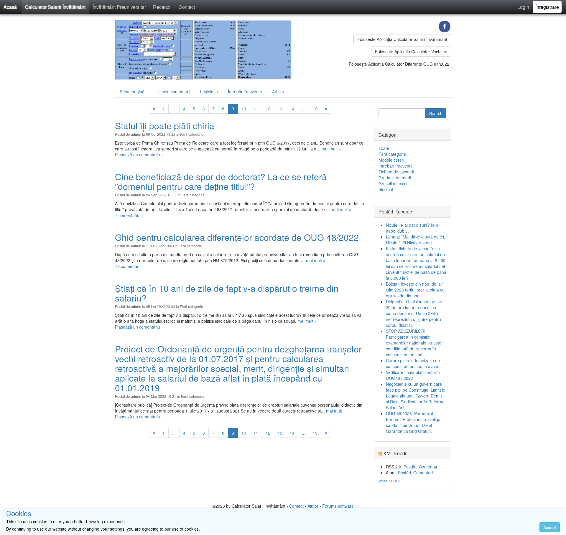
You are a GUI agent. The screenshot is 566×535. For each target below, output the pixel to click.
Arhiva (278, 92)
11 (256, 109)
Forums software (338, 506)
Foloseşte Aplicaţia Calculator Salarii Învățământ (402, 39)
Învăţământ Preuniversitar (119, 7)
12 (268, 109)
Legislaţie (209, 92)
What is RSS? (389, 480)
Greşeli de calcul (394, 183)
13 (280, 109)
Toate (384, 148)
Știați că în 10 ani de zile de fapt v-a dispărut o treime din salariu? (227, 293)
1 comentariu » (129, 215)
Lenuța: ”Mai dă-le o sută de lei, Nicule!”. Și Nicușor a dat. (415, 240)
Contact (187, 7)
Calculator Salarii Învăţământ (55, 7)
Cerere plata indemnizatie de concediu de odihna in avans (413, 363)
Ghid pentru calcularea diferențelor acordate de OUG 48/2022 (237, 237)
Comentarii (429, 467)
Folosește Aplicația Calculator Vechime (411, 51)
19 (315, 109)
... (174, 109)
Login (523, 7)
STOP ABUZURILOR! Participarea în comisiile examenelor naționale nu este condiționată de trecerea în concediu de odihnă (413, 342)
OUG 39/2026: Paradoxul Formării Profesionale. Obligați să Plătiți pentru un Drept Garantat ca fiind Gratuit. (414, 422)
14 (292, 109)
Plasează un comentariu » (139, 155)
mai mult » (331, 149)
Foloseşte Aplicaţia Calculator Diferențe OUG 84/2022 (399, 64)
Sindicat (386, 189)
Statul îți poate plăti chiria (164, 125)
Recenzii (162, 7)
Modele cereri (391, 160)
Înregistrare (547, 7)
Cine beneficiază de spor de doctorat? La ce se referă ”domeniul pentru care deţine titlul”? (221, 181)
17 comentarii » (129, 266)
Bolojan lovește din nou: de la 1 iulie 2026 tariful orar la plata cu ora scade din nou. (415, 290)
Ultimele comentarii (172, 92)
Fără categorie (191, 134)
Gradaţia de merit (395, 177)
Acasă (10, 7)
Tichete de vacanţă (396, 172)
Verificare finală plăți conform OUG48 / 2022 (413, 375)
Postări (410, 467)
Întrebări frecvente (245, 92)
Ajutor (312, 506)
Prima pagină (132, 92)
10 (243, 109)
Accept (549, 527)
